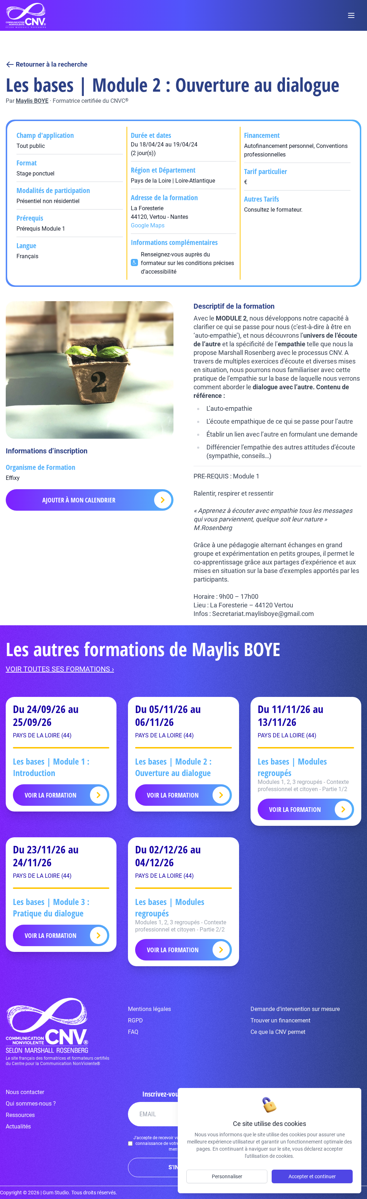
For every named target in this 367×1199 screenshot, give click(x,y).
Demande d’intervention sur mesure (295, 1009)
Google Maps (148, 225)
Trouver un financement (280, 1020)
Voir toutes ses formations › (60, 669)
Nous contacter (25, 1092)
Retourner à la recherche (51, 64)
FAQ (133, 1032)
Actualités (18, 1126)
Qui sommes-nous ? (31, 1103)
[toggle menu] (351, 15)
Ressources (20, 1115)
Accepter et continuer (312, 1176)
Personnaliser (227, 1176)
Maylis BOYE (32, 100)
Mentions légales (149, 1009)
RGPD (135, 1020)
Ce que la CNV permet (278, 1032)
